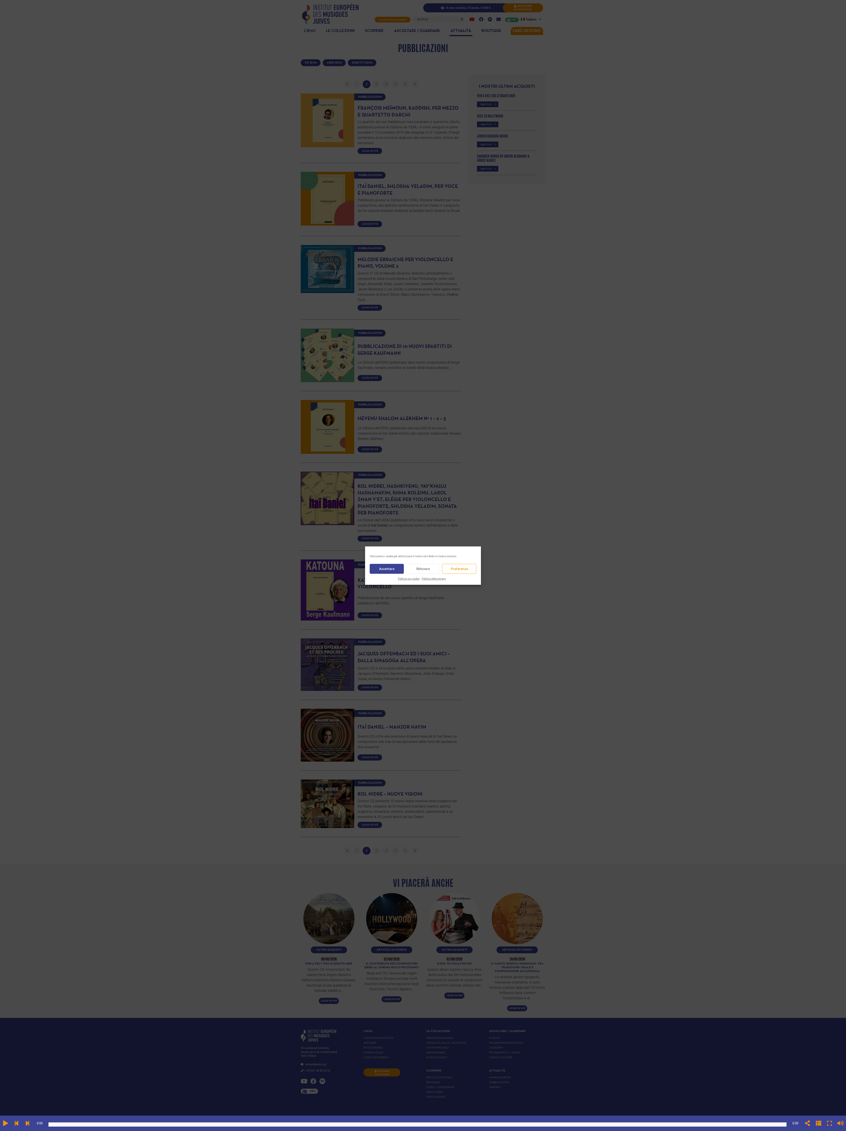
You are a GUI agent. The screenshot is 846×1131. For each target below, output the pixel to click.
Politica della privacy (434, 578)
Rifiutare (423, 569)
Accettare (386, 569)
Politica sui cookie (408, 578)
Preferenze (459, 569)
